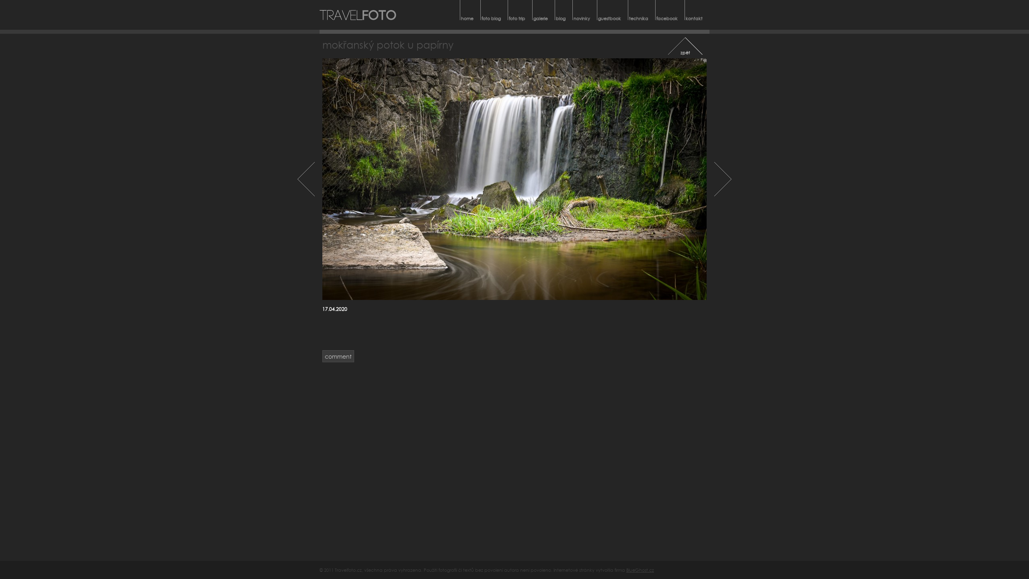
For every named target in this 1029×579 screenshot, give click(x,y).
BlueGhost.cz (640, 570)
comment (338, 356)
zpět (685, 52)
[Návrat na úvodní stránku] (358, 15)
